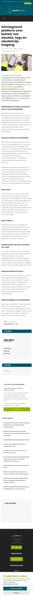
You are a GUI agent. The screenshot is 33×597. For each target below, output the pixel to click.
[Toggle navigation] (3, 18)
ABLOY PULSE (26, 84)
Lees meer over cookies (10, 584)
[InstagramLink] (28, 1)
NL (15, 1)
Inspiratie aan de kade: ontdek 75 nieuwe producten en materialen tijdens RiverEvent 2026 (17, 425)
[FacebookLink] (24, 1)
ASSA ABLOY (13, 75)
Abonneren (17, 409)
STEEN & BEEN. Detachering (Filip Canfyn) (16, 440)
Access (3, 75)
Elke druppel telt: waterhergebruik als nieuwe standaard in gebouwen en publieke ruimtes (16, 480)
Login (21, 1)
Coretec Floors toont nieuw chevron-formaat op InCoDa (15, 451)
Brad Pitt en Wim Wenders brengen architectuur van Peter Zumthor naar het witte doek (17, 433)
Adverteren (28, 3)
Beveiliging (6, 370)
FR (18, 1)
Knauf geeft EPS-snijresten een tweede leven (16, 466)
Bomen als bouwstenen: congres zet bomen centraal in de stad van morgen (16, 473)
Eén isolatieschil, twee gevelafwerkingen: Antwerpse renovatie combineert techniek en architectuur (17, 459)
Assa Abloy (12, 321)
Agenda (16, 570)
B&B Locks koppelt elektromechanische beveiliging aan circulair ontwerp (16, 488)
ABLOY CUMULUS (8, 87)
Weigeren (16, 593)
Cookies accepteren (16, 588)
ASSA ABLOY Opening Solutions (7, 351)
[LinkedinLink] (26, 1)
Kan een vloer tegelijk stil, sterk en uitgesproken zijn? (14, 445)
